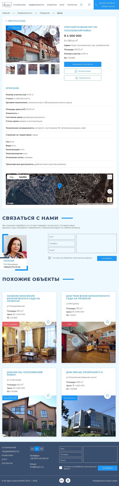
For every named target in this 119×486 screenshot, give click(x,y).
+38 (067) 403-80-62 (107, 3)
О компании (9, 447)
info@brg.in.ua (36, 467)
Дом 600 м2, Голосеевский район (25, 373)
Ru (37, 449)
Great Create (111, 481)
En (41, 449)
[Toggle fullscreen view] (109, 177)
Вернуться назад (16, 21)
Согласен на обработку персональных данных (72, 258)
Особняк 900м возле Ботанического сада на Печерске (23, 298)
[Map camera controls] (109, 191)
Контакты (7, 463)
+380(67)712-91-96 (11, 267)
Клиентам (7, 455)
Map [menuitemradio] (12, 177)
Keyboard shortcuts (83, 204)
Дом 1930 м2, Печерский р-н (84, 372)
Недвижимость (24, 13)
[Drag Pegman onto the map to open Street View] (109, 199)
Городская (45, 13)
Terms (110, 204)
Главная (6, 13)
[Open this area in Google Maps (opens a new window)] (10, 203)
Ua (32, 449)
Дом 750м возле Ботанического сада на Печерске (88, 297)
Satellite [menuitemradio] (23, 177)
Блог (4, 459)
